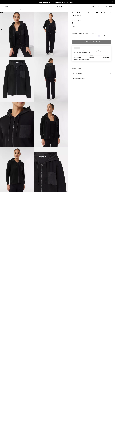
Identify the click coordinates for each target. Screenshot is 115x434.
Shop (6, 6)
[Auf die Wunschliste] (110, 13)
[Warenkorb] (106, 6)
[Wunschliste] (102, 6)
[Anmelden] (99, 6)
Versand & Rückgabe (78, 78)
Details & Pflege (77, 68)
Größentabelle (75, 35)
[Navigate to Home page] (57, 6)
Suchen (91, 6)
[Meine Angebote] (112, 2)
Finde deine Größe (105, 35)
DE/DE (110, 6)
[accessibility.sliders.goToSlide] (1, 29)
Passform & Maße (77, 73)
